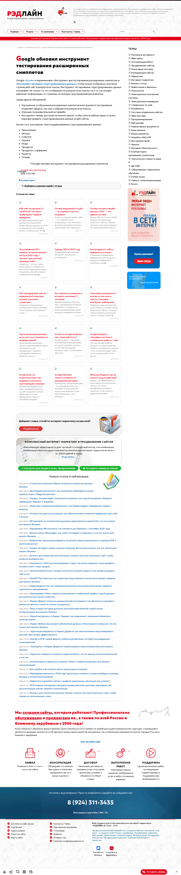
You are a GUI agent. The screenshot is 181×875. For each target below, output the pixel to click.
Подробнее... (69, 457)
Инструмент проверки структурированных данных (46, 83)
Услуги (29, 31)
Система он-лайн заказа (22, 824)
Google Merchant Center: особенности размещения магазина (66, 378)
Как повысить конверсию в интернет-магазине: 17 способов (68, 296)
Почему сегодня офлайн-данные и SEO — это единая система (103, 211)
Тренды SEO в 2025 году (67, 249)
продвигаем (58, 718)
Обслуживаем (92, 38)
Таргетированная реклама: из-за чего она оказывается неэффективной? (33, 337)
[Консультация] (18, 872)
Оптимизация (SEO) (32, 47)
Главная (14, 31)
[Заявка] (11, 872)
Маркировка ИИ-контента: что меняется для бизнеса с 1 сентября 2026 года (69, 528)
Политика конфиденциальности (68, 841)
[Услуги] (24, 872)
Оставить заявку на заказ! (102, 468)
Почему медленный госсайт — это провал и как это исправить (69, 211)
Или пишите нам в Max (85, 812)
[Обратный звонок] (4, 872)
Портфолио (16, 827)
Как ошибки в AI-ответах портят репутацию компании (58, 669)
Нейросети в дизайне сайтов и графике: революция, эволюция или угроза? (69, 681)
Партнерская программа (65, 827)
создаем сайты (37, 712)
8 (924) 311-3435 (90, 802)
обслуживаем (28, 718)
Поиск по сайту (18, 834)
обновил (29, 80)
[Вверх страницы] (177, 872)
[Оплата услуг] (31, 872)
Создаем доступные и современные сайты (49, 38)
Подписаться (30, 428)
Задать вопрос (18, 830)
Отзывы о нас (59, 837)
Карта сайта (17, 837)
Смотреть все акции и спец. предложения (49, 468)
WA (101, 812)
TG (106, 812)
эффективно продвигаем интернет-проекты (119, 38)
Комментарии (28, 180)
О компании (47, 31)
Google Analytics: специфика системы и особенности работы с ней (104, 337)
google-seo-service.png (33, 170)
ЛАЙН (24, 14)
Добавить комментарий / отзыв (43, 185)
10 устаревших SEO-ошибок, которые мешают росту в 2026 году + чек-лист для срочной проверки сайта (33, 255)
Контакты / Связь (71, 31)
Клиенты (57, 834)
